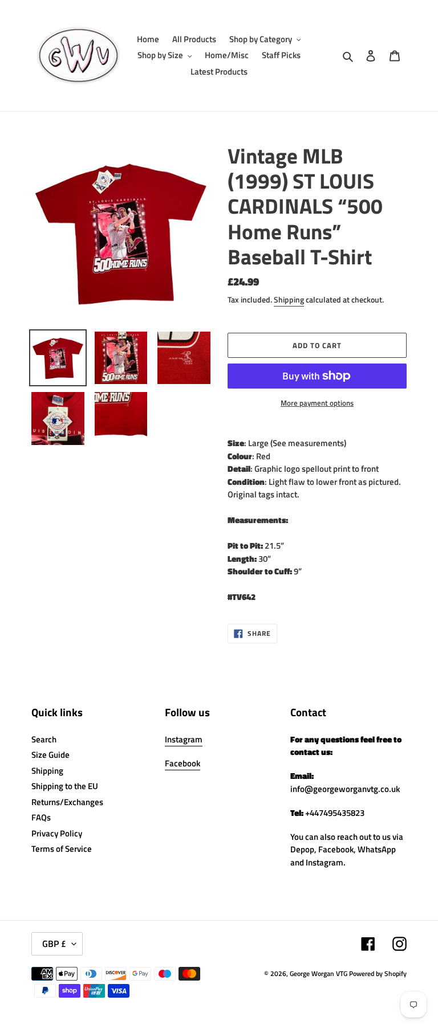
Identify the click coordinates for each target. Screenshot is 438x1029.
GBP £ (54, 943)
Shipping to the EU (64, 786)
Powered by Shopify (378, 973)
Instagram (183, 739)
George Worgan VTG (318, 973)
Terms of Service (61, 848)
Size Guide (50, 754)
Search (43, 739)
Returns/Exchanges (67, 801)
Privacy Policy (56, 833)
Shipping (289, 299)
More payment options (317, 403)
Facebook (182, 763)
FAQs (41, 817)
